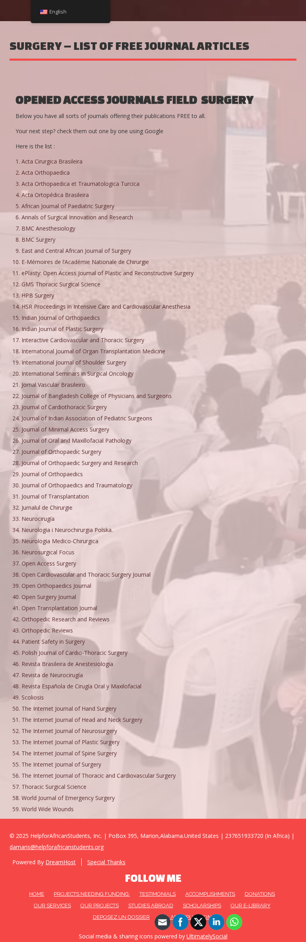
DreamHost (60, 862)
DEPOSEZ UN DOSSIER (121, 917)
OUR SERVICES (52, 905)
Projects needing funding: (92, 894)
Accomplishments (210, 894)
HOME (36, 894)
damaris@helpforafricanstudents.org (57, 847)
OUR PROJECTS (99, 905)
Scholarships (202, 905)
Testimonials (157, 894)
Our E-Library (251, 905)
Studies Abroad (150, 905)
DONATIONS (260, 894)
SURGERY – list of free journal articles (129, 45)
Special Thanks (106, 862)
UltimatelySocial (207, 936)
